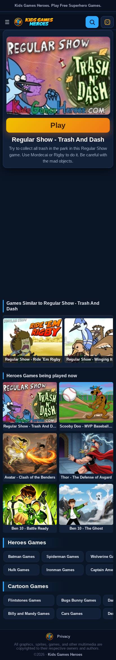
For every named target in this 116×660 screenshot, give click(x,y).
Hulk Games (18, 570)
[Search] (92, 22)
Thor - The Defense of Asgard (86, 477)
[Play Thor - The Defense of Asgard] (86, 453)
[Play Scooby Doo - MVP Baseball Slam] (86, 402)
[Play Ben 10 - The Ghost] (86, 504)
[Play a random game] (107, 22)
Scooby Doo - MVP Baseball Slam (86, 426)
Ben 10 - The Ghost (86, 528)
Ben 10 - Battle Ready (30, 528)
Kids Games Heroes (65, 655)
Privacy (63, 637)
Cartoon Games (28, 586)
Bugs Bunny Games (78, 600)
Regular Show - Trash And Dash (58, 83)
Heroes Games (27, 542)
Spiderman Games (62, 556)
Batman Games (21, 556)
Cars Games (71, 613)
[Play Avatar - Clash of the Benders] (30, 453)
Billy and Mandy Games (29, 613)
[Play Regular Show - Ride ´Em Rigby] (32, 340)
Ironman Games (60, 570)
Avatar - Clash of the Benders (30, 477)
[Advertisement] (58, 229)
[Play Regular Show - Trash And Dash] (30, 402)
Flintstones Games (24, 600)
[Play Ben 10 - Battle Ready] (30, 504)
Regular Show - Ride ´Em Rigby (32, 359)
